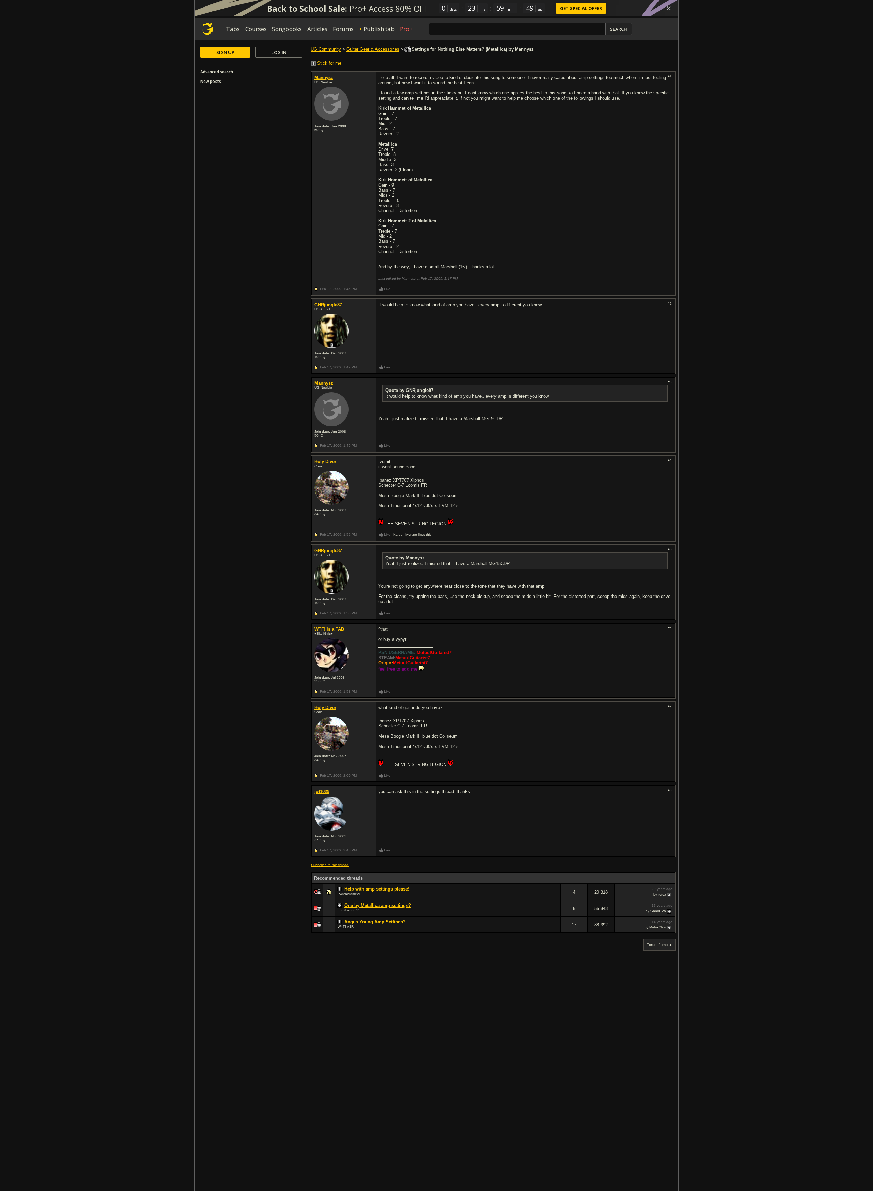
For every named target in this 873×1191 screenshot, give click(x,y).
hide (555, 896)
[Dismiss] (668, 8)
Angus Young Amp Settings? (375, 921)
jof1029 (321, 791)
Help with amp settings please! (376, 889)
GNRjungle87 (328, 304)
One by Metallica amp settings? (377, 905)
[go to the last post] (669, 894)
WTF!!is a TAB (329, 629)
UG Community (326, 49)
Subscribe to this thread (330, 865)
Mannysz (323, 77)
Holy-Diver (325, 461)
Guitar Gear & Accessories (372, 49)
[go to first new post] (340, 889)
